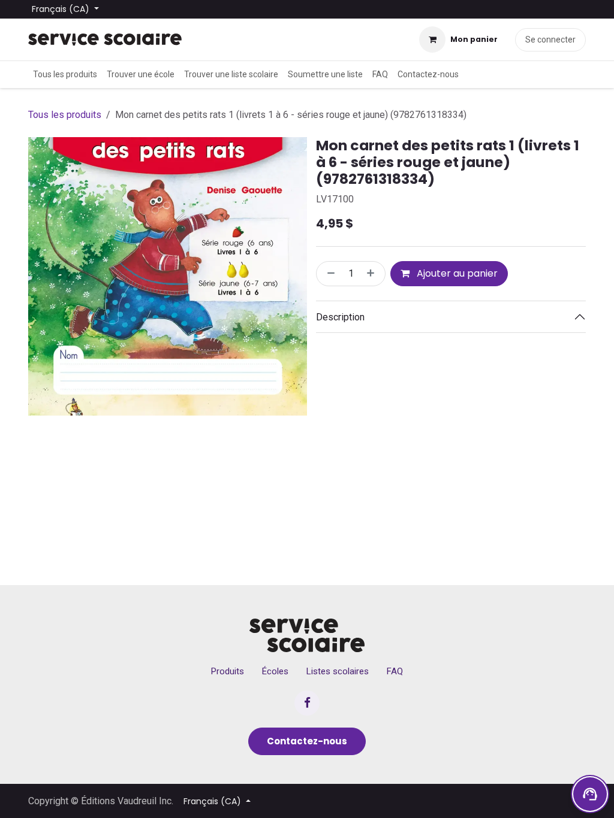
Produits (227, 671)
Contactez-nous (307, 741)
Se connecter (550, 39)
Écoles (275, 671)
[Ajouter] (373, 274)
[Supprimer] (329, 274)
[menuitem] (65, 74)
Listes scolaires (337, 671)
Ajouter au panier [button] (456, 273)
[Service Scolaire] (307, 635)
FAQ (395, 671)
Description (340, 317)
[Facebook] (307, 703)
